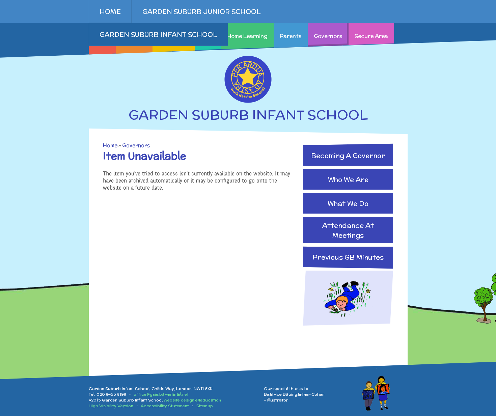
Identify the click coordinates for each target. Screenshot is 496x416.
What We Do (348, 203)
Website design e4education (192, 400)
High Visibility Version (111, 406)
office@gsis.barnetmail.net (161, 394)
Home (110, 145)
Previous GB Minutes (348, 257)
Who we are (348, 179)
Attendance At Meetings (348, 230)
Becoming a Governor (348, 155)
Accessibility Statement (165, 406)
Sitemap (204, 406)
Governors (136, 145)
